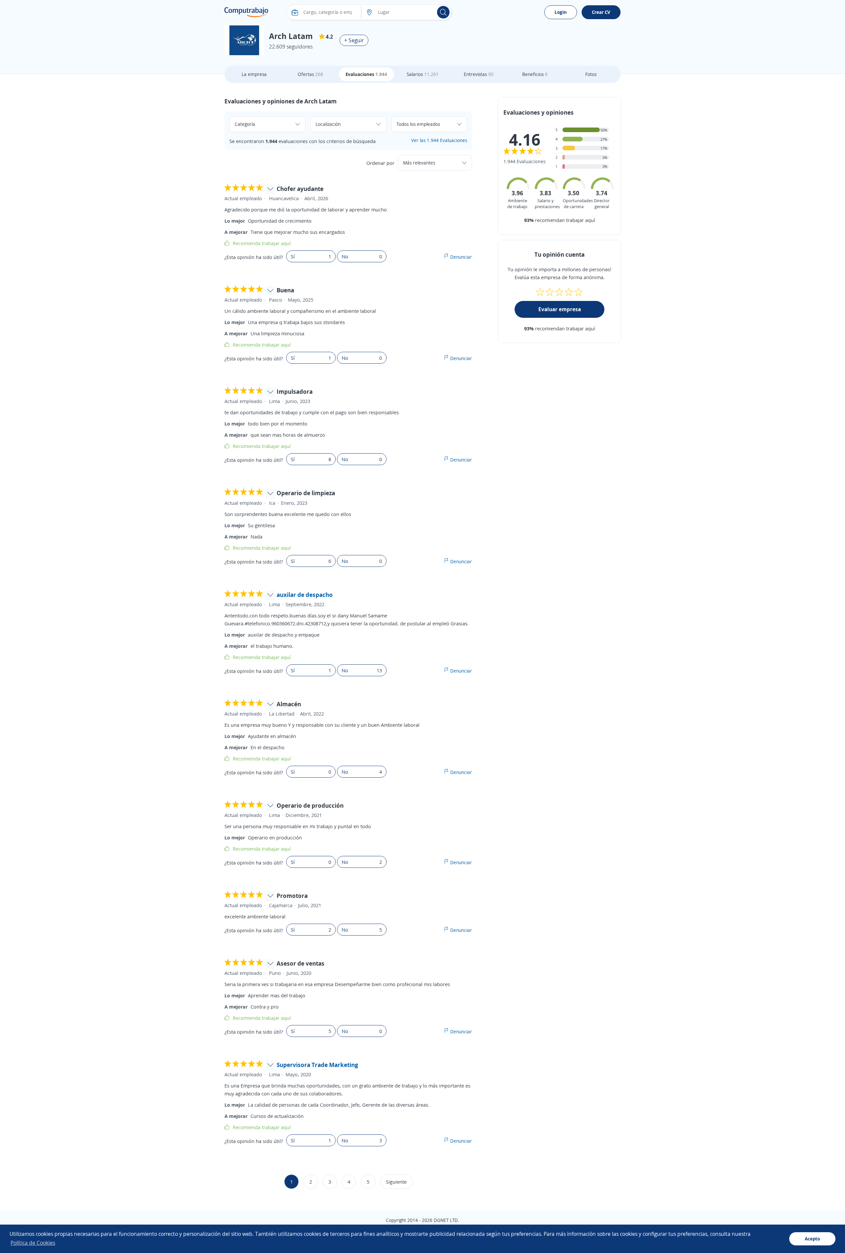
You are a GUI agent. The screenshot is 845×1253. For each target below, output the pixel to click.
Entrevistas (478, 74)
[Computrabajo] (246, 12)
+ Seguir (354, 40)
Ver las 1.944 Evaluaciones (439, 140)
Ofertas (310, 74)
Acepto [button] (812, 1238)
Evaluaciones (366, 74)
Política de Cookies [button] (33, 1242)
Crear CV (601, 12)
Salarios (423, 74)
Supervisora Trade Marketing (317, 1065)
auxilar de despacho (305, 595)
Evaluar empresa (559, 309)
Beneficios (535, 74)
